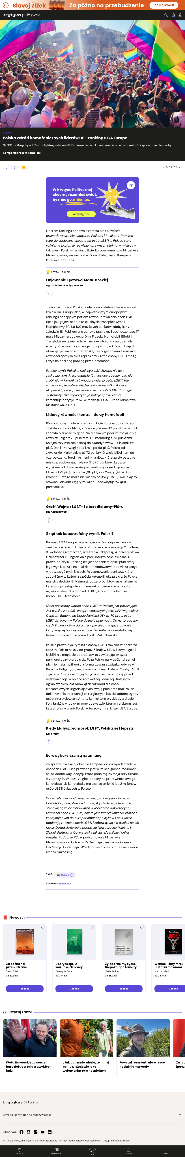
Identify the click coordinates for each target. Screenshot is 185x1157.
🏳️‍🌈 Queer (63, 874)
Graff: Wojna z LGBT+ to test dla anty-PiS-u (84, 507)
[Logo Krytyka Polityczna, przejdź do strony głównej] (21, 15)
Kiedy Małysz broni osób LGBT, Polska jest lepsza (89, 728)
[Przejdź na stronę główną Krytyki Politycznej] (21, 1103)
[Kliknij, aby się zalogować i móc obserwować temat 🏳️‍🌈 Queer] (72, 875)
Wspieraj (19, 1153)
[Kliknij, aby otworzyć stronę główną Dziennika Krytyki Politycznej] (92, 1151)
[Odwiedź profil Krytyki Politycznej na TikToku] (35, 1132)
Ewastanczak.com (120, 1140)
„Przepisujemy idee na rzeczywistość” (28, 1115)
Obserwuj (128, 1153)
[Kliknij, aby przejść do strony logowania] (180, 15)
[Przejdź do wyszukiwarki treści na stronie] (166, 15)
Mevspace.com (93, 1140)
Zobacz (25, 988)
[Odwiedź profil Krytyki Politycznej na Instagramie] (28, 1132)
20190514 (65, 883)
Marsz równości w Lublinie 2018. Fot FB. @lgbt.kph (3, 123)
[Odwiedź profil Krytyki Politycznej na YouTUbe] (42, 1132)
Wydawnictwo (56, 1153)
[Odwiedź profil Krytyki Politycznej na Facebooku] (21, 1132)
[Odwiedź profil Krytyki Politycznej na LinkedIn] (50, 1132)
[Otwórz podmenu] (180, 1115)
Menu (165, 1153)
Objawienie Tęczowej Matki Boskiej (77, 280)
